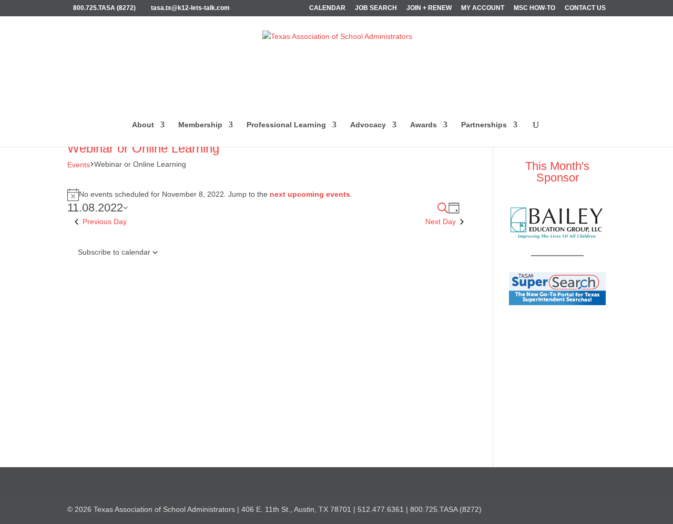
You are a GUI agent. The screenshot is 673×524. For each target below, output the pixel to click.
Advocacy (368, 125)
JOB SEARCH (376, 8)
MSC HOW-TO (534, 8)
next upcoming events (310, 194)
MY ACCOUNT (482, 8)
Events (78, 164)
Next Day (440, 221)
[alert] (265, 194)
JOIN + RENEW (429, 8)
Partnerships (484, 125)
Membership (200, 125)
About (143, 125)
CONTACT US (585, 8)
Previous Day (105, 221)
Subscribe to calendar (114, 252)
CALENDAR (327, 8)
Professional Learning (286, 125)
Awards (423, 125)
